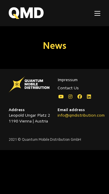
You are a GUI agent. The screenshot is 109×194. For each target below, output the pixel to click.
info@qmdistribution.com (81, 116)
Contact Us (68, 88)
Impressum (68, 80)
